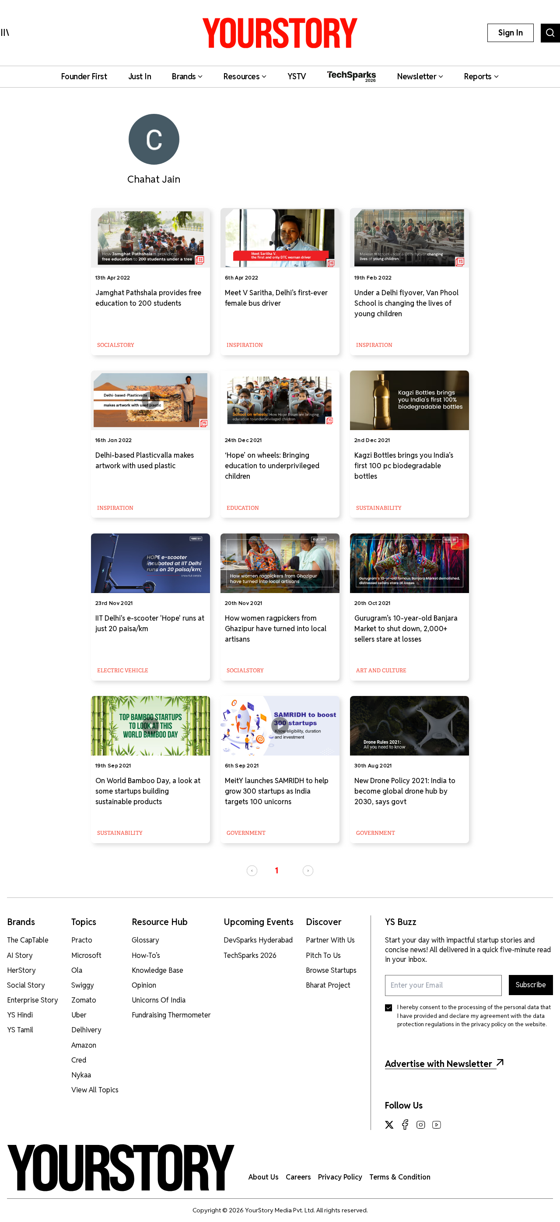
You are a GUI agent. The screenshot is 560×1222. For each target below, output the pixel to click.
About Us (263, 1177)
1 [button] (276, 870)
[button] (252, 870)
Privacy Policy (340, 1177)
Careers (298, 1177)
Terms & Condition (399, 1177)
